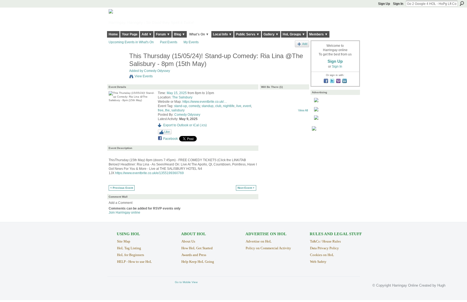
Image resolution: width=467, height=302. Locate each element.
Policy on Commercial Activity (268, 248)
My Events (191, 42)
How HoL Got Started (197, 248)
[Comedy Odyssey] (117, 67)
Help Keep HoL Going (197, 262)
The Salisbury (182, 97)
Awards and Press (193, 255)
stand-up (180, 106)
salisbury (178, 110)
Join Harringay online (124, 212)
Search (462, 3)
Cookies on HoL (322, 255)
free (161, 110)
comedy (194, 106)
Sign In (398, 4)
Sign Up (384, 4)
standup (208, 106)
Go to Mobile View (186, 282)
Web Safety (318, 262)
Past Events (168, 42)
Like (167, 131)
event (247, 106)
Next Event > (246, 187)
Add (304, 43)
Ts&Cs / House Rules (325, 241)
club (218, 106)
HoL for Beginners (130, 255)
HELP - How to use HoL (134, 262)
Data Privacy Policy (324, 248)
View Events (144, 76)
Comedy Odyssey (157, 71)
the (167, 110)
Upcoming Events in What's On (131, 42)
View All (303, 110)
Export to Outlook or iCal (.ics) (185, 125)
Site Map (123, 241)
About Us (188, 241)
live (238, 106)
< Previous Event (121, 187)
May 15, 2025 (177, 93)
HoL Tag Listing (129, 248)
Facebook (170, 139)
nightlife (229, 106)
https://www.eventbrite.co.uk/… (204, 102)
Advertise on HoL (259, 241)
